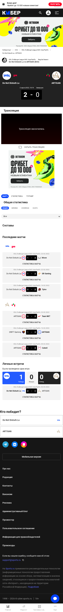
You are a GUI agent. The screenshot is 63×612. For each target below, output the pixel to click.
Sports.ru (10, 568)
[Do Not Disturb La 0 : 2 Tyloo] (14, 76)
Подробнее (33, 587)
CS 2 (16, 50)
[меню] (57, 13)
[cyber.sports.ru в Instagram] (24, 445)
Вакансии (7, 494)
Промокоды (8, 545)
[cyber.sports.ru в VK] (15, 445)
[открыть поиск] (40, 12)
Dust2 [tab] (35, 208)
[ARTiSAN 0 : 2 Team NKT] (49, 76)
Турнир (29, 196)
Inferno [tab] (14, 208)
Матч (4, 196)
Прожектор (8, 520)
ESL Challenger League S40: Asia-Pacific (35, 50)
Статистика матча (31, 264)
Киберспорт (6, 50)
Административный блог (15, 511)
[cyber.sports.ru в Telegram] (6, 445)
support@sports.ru (11, 560)
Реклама (7, 503)
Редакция (7, 477)
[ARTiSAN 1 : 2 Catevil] (46, 75)
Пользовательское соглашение (18, 528)
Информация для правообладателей (21, 537)
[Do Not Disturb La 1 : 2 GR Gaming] (15, 75)
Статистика (17, 196)
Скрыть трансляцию (34, 147)
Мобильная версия (31, 457)
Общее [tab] (5, 208)
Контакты (7, 485)
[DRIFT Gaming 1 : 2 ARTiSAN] (13, 304)
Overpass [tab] (25, 208)
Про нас (6, 468)
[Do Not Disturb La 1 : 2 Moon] (16, 75)
